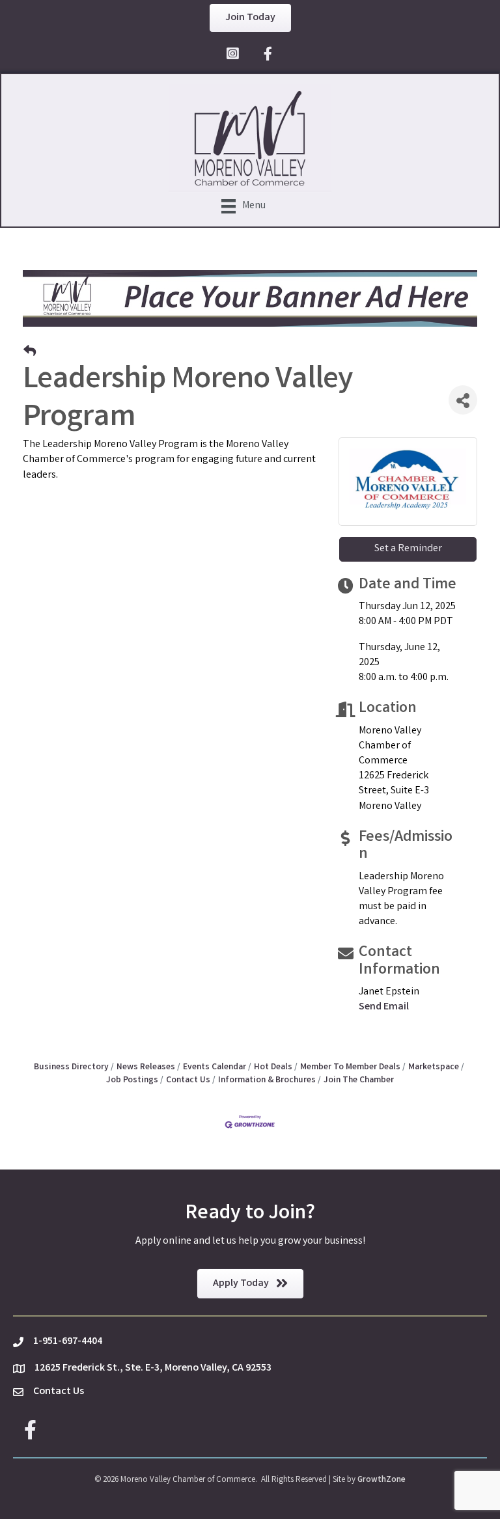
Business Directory (71, 1067)
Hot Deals (273, 1067)
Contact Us (188, 1080)
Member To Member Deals (350, 1067)
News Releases (146, 1067)
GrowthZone (381, 1480)
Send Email (384, 1007)
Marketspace (433, 1067)
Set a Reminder (408, 548)
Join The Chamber (359, 1080)
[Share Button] (463, 400)
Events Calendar (214, 1067)
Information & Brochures (267, 1080)
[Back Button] (29, 353)
